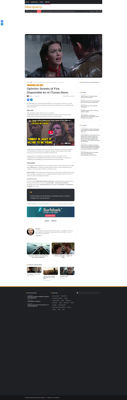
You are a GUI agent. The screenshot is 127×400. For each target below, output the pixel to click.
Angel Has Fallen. (64, 276)
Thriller (59, 309)
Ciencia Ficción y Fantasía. (57, 298)
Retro (41, 85)
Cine (38, 85)
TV (32, 82)
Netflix (48, 2)
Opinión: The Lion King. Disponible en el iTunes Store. (49, 277)
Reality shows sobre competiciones (58, 307)
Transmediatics (56, 397)
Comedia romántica (56, 300)
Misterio (72, 302)
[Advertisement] (63, 22)
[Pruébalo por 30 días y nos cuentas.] (50, 211)
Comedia (65, 298)
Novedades (54, 304)
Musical (54, 220)
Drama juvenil (68, 300)
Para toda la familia (61, 304)
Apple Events (35, 2)
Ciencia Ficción (64, 295)
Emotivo (60, 302)
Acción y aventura (37, 82)
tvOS (41, 2)
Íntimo (63, 309)
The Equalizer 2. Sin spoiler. (33, 274)
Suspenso (54, 309)
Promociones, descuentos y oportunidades (51, 11)
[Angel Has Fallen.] (67, 271)
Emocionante (54, 302)
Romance (69, 307)
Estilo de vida (66, 302)
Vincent (30, 96)
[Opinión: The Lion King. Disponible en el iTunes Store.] (50, 271)
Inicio (27, 2)
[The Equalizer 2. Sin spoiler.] (34, 270)
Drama (47, 220)
